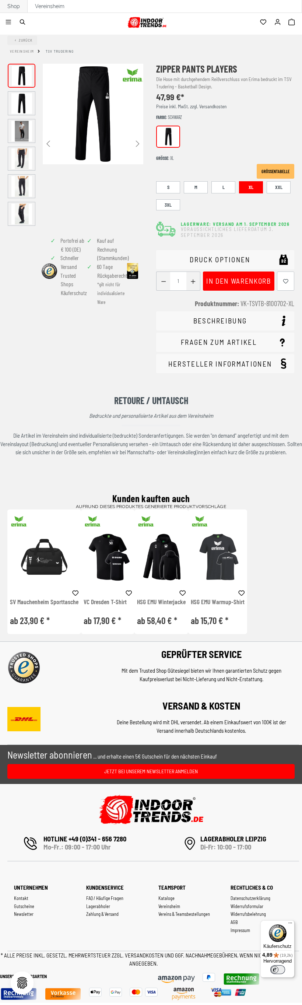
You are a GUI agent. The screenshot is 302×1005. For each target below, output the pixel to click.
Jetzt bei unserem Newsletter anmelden (151, 771)
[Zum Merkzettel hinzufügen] (286, 281)
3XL (168, 204)
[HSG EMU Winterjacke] (161, 557)
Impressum (240, 930)
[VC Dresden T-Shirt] (108, 557)
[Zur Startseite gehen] (147, 21)
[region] (75, 145)
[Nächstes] (137, 143)
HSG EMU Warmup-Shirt (218, 602)
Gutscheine (24, 906)
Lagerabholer (98, 906)
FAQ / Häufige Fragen (104, 898)
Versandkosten (145, 955)
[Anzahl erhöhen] (193, 281)
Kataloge (166, 898)
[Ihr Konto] (278, 22)
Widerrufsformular (247, 906)
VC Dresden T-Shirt (105, 602)
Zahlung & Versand (102, 914)
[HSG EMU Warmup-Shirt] (218, 557)
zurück (26, 40)
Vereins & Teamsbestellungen (184, 914)
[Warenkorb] (292, 22)
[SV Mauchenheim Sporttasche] (44, 557)
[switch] (277, 969)
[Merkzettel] (264, 22)
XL (251, 187)
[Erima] (132, 75)
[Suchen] (24, 22)
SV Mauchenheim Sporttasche (44, 602)
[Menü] (9, 22)
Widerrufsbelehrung (248, 914)
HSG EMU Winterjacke (161, 602)
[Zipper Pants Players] (93, 114)
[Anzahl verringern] (163, 281)
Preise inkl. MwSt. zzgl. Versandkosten (191, 106)
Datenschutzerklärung (250, 898)
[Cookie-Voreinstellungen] (22, 983)
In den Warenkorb (238, 281)
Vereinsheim (49, 6)
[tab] (225, 321)
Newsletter (24, 914)
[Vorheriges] (48, 143)
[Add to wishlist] (75, 592)
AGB (234, 922)
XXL (278, 187)
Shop (13, 6)
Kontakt (21, 898)
